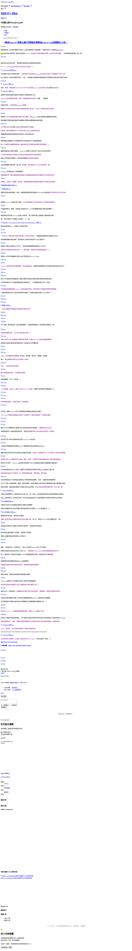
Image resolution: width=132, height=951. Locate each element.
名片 (5, 35)
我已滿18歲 (4, 947)
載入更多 (3, 696)
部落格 (6, 32)
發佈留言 (3, 707)
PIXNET (53, 926)
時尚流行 (15, 687)
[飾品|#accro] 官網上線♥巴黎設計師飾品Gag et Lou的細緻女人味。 (36, 42)
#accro (42, 469)
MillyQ (3, 673)
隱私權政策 (76, 926)
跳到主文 (3, 18)
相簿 (5, 30)
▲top (2, 693)
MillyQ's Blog (9, 13)
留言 (16, 682)
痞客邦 (12, 682)
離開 (10, 947)
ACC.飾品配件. (16, 690)
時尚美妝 (15, 27)
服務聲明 (83, 926)
